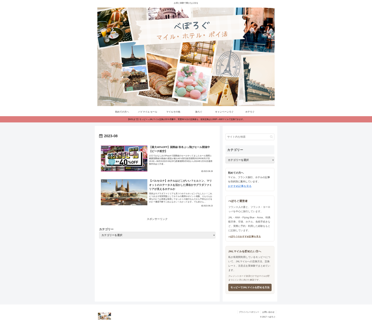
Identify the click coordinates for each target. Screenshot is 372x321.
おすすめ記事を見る (240, 186)
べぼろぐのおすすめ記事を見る (244, 236)
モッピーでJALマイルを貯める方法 (250, 287)
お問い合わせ (268, 312)
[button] (271, 136)
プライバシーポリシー (249, 312)
